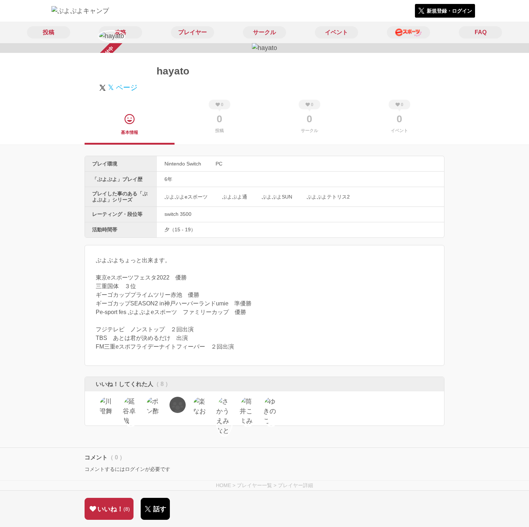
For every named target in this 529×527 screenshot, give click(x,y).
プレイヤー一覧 (254, 485)
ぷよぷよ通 (234, 197)
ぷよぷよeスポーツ (186, 197)
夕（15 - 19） (180, 229)
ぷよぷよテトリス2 (328, 197)
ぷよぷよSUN (277, 197)
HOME (223, 485)
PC (219, 164)
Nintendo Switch (182, 164)
